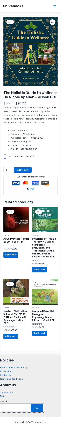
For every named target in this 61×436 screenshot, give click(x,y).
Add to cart (22, 170)
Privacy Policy (7, 371)
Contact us (5, 375)
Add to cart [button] (10, 254)
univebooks (13, 6)
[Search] (37, 408)
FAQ (2, 396)
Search (4, 401)
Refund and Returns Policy (13, 367)
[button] (52, 22)
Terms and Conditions (11, 379)
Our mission (6, 392)
